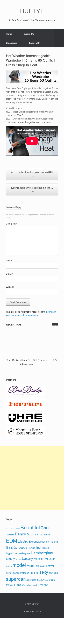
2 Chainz (11, 528)
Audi (18, 528)
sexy (43, 572)
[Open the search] (59, 38)
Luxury (27, 558)
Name (9, 260)
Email (9, 273)
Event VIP (34, 42)
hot (38, 547)
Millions (9, 566)
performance (13, 572)
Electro (23, 541)
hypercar (12, 553)
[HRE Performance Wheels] (25, 422)
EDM (11, 540)
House (45, 547)
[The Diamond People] (25, 395)
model (19, 564)
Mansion (39, 559)
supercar (15, 578)
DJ (28, 534)
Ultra (17, 584)
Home (9, 33)
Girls (9, 547)
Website (10, 286)
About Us (29, 33)
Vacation (27, 585)
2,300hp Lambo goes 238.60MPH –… (32, 174)
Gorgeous (20, 547)
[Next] (56, 324)
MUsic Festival (45, 566)
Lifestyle (11, 558)
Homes (31, 547)
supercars (30, 579)
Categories (11, 42)
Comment (11, 223)
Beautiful (30, 527)
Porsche (24, 572)
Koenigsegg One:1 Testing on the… (32, 189)
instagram (25, 553)
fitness (54, 541)
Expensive (35, 541)
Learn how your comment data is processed (31, 313)
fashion (46, 541)
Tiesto (45, 580)
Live (19, 559)
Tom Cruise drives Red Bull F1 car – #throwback (26, 362)
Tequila (40, 580)
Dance (20, 533)
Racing (34, 573)
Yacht (44, 585)
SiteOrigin (29, 611)
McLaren (50, 559)
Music (31, 565)
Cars (45, 527)
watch (36, 585)
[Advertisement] (32, 478)
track (52, 580)
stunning (53, 572)
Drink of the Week (40, 534)
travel (9, 585)
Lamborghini (42, 552)
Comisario (10, 534)
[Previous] (53, 324)
